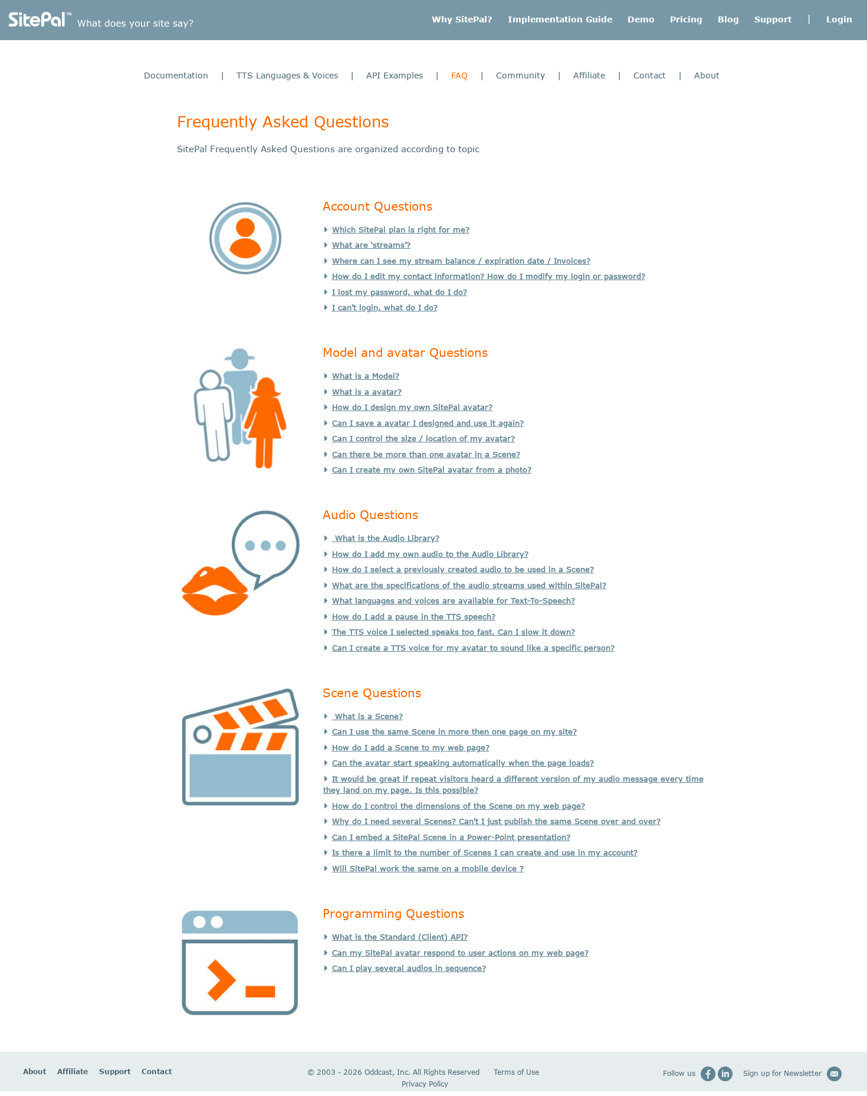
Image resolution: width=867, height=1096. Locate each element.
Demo (641, 19)
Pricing (686, 19)
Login (839, 19)
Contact (649, 75)
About (707, 75)
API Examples (394, 75)
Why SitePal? (462, 19)
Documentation (176, 75)
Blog (728, 19)
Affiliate (589, 75)
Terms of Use (516, 1072)
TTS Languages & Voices (287, 75)
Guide (560, 19)
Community (520, 75)
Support (773, 19)
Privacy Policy (425, 1083)
